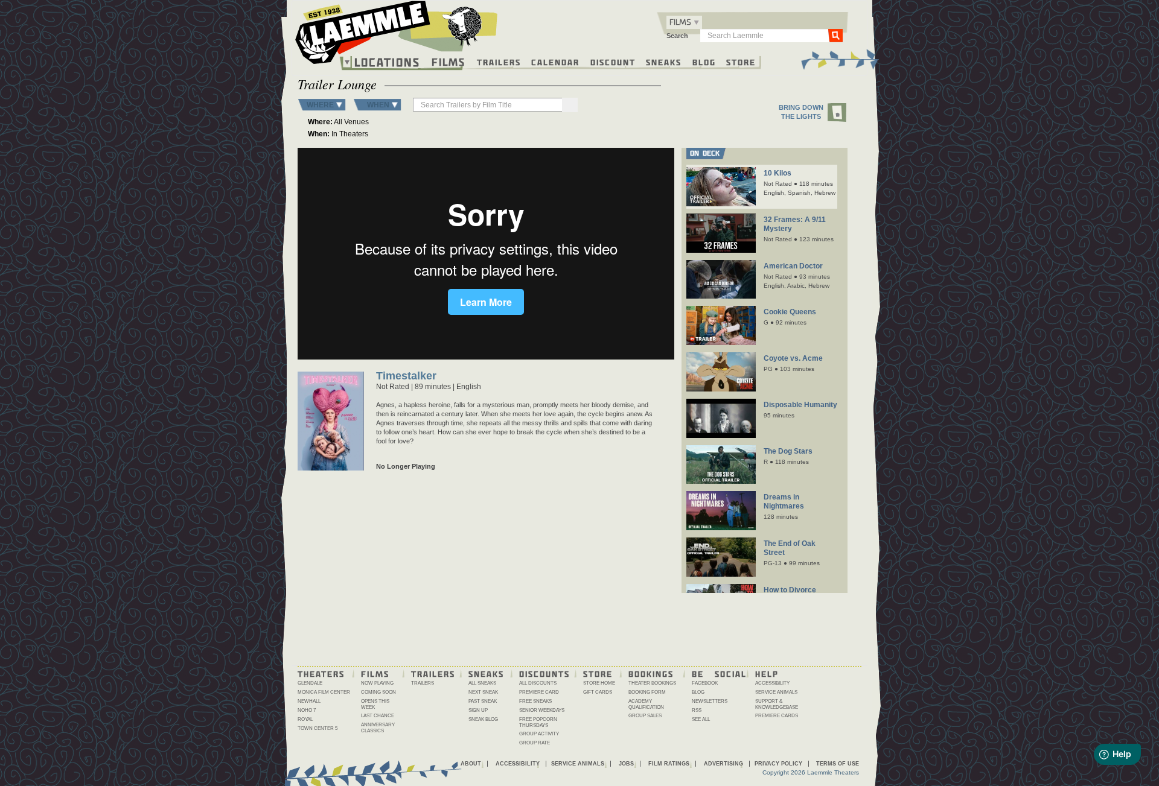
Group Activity (539, 734)
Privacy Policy (778, 764)
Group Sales (645, 715)
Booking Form (647, 692)
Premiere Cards (776, 715)
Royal (305, 719)
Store (741, 61)
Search (677, 35)
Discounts (544, 673)
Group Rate (534, 743)
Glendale (310, 683)
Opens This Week (375, 704)
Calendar (555, 61)
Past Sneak (482, 701)
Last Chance (377, 715)
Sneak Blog (483, 719)
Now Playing (377, 683)
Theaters (321, 673)
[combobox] (684, 22)
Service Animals (776, 692)
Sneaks (664, 61)
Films (448, 60)
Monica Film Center (324, 692)
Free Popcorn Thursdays (538, 722)
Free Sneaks (535, 701)
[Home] (396, 36)
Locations (387, 62)
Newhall (309, 701)
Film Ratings (668, 764)
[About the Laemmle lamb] (462, 26)
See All (701, 719)
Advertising (723, 764)
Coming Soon (378, 692)
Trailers (499, 61)
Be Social (719, 673)
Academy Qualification (646, 704)
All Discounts (538, 683)
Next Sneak (483, 692)
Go (835, 35)
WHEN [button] (378, 105)
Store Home (599, 683)
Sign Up (478, 710)
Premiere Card (539, 692)
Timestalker (406, 377)
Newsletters (709, 701)
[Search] (570, 105)
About (471, 764)
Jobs (626, 764)
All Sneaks (482, 683)
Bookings (651, 673)
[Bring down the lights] (838, 113)
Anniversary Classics (378, 728)
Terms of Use (837, 764)
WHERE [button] (320, 105)
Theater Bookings (652, 683)
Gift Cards (597, 692)
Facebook (705, 683)
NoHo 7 (307, 710)
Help (767, 673)
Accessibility (772, 683)
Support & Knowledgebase (776, 704)
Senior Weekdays (541, 710)
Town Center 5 (317, 728)
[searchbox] (488, 105)
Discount (613, 61)
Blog (704, 61)
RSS (696, 710)
